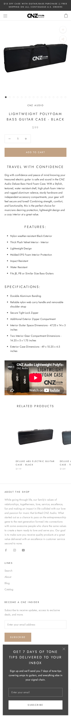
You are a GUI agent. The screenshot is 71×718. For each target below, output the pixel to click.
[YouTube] (23, 550)
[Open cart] (66, 16)
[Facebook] (6, 550)
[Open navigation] (5, 15)
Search (8, 571)
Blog (7, 583)
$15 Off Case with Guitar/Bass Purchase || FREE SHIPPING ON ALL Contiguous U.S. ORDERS (35, 5)
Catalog (9, 589)
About (8, 577)
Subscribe (35, 705)
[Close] (63, 648)
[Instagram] (14, 550)
